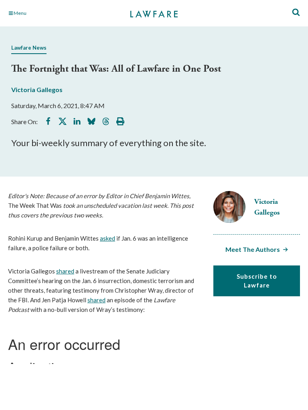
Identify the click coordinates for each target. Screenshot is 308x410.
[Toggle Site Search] (296, 12)
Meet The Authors (252, 249)
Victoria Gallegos (37, 89)
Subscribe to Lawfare (257, 281)
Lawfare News (29, 47)
